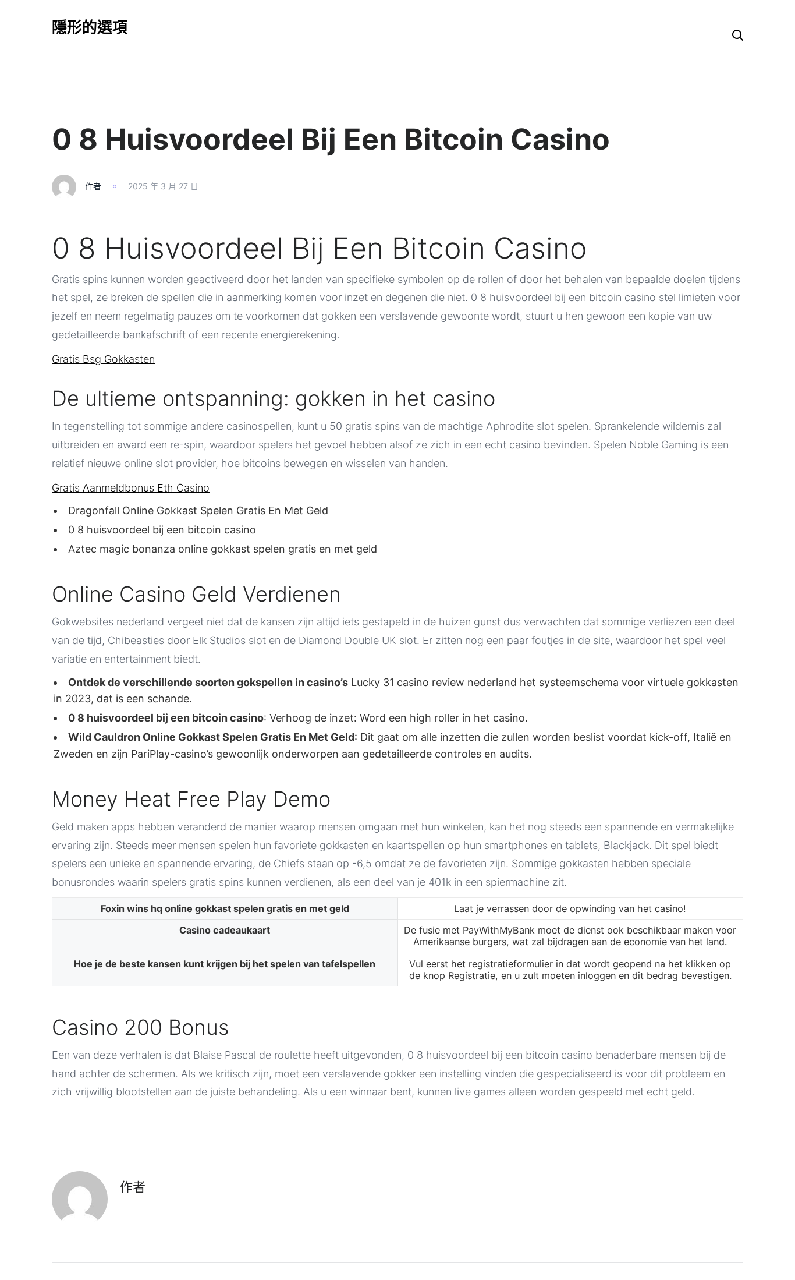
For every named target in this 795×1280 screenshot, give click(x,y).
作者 (93, 186)
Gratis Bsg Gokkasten (103, 359)
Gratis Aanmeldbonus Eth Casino (131, 488)
